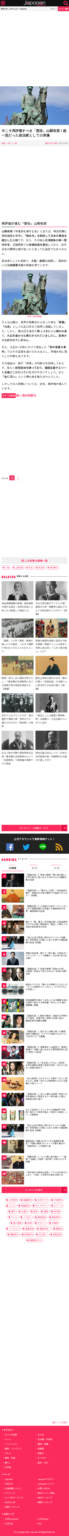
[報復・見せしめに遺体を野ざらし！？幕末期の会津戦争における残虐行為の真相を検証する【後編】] (18, 666)
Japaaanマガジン (46, 1479)
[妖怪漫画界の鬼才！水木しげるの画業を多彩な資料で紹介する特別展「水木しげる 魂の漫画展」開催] (13, 1006)
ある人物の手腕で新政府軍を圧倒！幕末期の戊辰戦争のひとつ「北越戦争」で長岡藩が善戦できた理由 (17, 758)
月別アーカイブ (45, 1497)
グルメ (8, 1453)
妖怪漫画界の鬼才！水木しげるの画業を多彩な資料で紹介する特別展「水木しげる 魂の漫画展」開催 (46, 1002)
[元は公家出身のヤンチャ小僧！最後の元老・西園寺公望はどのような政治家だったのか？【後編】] (51, 591)
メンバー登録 (63, 9)
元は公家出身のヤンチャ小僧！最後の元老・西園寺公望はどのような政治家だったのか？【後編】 (51, 608)
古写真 (8, 1467)
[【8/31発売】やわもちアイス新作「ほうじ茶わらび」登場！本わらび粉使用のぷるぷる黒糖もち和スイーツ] (13, 1084)
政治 (31, 567)
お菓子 (24, 1211)
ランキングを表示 (34, 1190)
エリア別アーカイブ (14, 1497)
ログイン (54, 9)
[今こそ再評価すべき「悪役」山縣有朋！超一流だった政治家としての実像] (34, 106)
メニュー (3, 3)
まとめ (41, 1434)
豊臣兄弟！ (45, 1228)
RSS (59, 847)
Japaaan (34, 3)
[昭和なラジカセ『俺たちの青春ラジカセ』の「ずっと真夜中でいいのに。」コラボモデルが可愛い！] (13, 990)
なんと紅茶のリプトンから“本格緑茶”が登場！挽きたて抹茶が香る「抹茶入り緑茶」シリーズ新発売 (46, 1112)
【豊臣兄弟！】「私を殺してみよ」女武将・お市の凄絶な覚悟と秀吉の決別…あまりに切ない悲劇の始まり (46, 1065)
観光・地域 (10, 1457)
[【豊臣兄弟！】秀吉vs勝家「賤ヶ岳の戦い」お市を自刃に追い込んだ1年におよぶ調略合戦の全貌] (13, 881)
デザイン (42, 1222)
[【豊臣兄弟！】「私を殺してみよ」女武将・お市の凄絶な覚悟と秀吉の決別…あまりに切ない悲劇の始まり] (13, 1068)
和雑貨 (41, 1448)
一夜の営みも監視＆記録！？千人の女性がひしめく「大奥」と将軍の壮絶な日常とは (46, 1173)
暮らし (8, 1462)
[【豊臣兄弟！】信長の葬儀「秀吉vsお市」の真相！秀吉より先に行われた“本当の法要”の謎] (13, 974)
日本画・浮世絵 (45, 1439)
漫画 (46, 1211)
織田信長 (42, 1217)
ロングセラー (41, 1205)
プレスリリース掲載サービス (33, 828)
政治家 (41, 567)
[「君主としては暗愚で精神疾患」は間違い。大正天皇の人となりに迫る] (51, 703)
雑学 (13, 1211)
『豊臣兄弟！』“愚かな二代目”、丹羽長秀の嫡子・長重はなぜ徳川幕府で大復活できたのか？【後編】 (46, 893)
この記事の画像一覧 (36, 560)
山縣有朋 (19, 567)
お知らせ (9, 1483)
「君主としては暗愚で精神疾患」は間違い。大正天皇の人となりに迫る (51, 719)
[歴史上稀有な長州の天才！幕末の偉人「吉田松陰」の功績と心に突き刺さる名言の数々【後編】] (51, 666)
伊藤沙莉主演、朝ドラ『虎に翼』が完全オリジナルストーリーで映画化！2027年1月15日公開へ (46, 956)
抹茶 (29, 1222)
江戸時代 (13, 1199)
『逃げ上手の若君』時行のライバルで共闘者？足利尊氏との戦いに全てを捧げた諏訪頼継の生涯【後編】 (46, 1128)
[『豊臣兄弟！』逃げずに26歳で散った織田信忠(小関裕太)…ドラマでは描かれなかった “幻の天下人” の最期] (13, 1037)
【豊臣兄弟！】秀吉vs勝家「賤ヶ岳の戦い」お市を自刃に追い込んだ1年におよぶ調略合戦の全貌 (46, 877)
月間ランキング (12, 1506)
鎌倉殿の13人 (35, 1240)
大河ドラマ (43, 1199)
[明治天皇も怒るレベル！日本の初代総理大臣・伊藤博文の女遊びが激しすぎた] (51, 741)
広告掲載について (13, 1488)
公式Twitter (26, 847)
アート (8, 1439)
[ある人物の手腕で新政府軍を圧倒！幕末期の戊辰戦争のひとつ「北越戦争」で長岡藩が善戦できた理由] (18, 741)
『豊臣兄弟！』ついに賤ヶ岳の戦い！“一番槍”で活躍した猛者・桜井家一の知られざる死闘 (46, 1159)
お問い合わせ (44, 1488)
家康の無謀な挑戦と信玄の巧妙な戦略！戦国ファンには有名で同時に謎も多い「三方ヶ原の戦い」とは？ (51, 646)
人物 (15, 143)
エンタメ (42, 1457)
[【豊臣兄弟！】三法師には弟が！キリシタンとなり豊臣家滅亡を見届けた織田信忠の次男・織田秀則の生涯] (13, 912)
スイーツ (58, 1205)
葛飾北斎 (57, 1234)
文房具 (55, 1222)
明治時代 (54, 567)
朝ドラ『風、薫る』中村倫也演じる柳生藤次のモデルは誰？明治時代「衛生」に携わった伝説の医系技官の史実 (46, 924)
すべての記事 (11, 1434)
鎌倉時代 (14, 1234)
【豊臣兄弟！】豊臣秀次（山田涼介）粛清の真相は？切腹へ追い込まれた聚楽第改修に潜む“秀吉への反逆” (46, 1049)
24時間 (12, 867)
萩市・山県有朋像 (34, 316)
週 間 (34, 867)
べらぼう (27, 1217)
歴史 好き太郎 (51, 143)
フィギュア (14, 1228)
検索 (66, 3)
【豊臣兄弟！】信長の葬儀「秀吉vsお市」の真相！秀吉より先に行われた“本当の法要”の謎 (46, 971)
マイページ (10, 1492)
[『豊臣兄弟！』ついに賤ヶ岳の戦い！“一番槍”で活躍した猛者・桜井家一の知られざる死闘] (13, 1162)
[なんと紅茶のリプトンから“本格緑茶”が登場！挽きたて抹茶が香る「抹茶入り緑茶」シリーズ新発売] (13, 1115)
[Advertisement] (34, 48)
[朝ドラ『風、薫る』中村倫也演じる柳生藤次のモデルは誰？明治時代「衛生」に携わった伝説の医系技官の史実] (13, 928)
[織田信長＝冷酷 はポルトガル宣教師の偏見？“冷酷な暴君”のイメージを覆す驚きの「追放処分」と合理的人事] (13, 1147)
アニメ (12, 1205)
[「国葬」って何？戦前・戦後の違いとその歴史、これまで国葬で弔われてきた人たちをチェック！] (18, 629)
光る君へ (43, 1234)
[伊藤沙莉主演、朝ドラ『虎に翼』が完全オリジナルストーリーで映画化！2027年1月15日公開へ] (13, 959)
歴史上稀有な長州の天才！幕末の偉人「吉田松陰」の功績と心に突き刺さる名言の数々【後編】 (51, 683)
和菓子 (41, 1453)
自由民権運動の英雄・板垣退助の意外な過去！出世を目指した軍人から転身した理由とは (17, 606)
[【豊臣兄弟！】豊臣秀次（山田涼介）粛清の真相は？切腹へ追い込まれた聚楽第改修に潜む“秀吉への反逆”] (13, 1053)
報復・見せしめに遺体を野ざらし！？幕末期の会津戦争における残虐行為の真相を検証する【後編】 (17, 683)
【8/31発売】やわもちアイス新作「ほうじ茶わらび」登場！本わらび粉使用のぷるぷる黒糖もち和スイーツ (46, 1081)
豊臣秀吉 (29, 1228)
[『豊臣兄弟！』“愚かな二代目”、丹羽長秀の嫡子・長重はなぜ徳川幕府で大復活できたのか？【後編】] (13, 896)
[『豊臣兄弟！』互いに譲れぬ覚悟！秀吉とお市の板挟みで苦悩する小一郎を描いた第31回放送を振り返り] (13, 1100)
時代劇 (57, 1211)
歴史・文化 (6, 143)
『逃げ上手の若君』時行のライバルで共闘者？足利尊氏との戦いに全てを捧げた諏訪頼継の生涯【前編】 (46, 940)
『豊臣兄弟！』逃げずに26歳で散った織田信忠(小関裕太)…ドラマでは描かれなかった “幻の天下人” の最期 (46, 1034)
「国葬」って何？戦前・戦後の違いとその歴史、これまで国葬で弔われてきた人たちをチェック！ (17, 646)
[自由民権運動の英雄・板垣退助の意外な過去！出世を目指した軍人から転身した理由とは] (18, 591)
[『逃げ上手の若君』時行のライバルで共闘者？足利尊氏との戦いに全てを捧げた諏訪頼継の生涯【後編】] (13, 1131)
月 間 (56, 867)
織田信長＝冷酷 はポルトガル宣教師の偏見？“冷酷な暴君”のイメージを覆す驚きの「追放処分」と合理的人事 (45, 1143)
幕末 (36, 1211)
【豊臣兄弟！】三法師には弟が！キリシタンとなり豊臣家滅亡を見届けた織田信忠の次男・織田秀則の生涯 (46, 909)
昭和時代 (28, 1234)
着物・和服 (43, 1443)
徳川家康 (17, 1222)
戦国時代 (27, 1199)
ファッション (11, 1443)
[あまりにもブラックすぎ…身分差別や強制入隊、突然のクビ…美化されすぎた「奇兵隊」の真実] (18, 703)
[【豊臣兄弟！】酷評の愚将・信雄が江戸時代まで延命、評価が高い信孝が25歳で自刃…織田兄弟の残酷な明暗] (13, 1021)
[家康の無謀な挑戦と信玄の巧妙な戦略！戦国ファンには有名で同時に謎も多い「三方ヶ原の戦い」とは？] (51, 629)
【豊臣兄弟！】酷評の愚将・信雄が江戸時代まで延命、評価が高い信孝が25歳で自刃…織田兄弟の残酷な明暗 (46, 1018)
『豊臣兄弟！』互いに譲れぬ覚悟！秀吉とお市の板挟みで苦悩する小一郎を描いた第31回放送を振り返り (46, 1096)
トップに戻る (60, 1422)
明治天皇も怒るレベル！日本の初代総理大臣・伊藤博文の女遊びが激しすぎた (51, 756)
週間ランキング (45, 1502)
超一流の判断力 (19, 395)
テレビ (14, 1217)
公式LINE (42, 847)
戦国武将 (25, 1205)
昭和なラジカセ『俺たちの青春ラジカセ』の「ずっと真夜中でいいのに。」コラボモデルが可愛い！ (46, 987)
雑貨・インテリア (13, 1448)
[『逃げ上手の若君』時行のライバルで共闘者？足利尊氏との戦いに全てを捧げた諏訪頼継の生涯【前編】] (13, 943)
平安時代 (58, 1199)
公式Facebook (9, 847)
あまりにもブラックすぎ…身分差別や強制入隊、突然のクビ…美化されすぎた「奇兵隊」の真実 (17, 720)
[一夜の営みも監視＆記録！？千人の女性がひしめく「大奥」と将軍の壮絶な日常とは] (13, 1178)
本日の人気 (10, 1502)
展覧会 (59, 1228)
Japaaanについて (46, 1483)
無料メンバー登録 (46, 1492)
